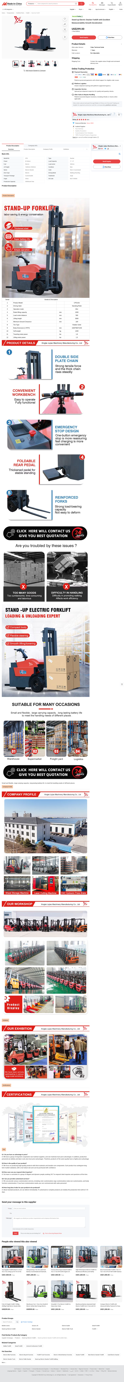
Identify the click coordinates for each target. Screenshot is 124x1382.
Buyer (80, 9)
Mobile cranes (6, 1325)
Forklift (27, 13)
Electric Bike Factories (9, 1355)
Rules (121, 9)
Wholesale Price (64, 1369)
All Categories (8, 9)
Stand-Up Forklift (35, 13)
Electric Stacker (36, 1329)
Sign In (75, 137)
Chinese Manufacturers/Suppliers (40, 1369)
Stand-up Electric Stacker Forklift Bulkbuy (46, 1359)
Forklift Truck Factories (43, 1355)
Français (38, 1371)
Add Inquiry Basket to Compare (36, 71)
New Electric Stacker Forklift (96, 1355)
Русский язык (45, 1371)
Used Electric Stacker (113, 1355)
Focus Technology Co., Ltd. (50, 1375)
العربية (71, 1371)
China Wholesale (54, 1369)
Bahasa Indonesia (112, 1371)
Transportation (10, 13)
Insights (108, 1369)
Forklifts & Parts (20, 13)
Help (90, 9)
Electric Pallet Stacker (25, 1359)
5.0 (99, 148)
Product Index (93, 1369)
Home (3, 13)
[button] (83, 149)
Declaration (81, 1375)
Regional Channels (83, 1369)
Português (31, 1371)
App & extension (100, 9)
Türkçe (97, 1371)
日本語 (82, 1371)
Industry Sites (73, 1369)
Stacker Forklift (80, 1355)
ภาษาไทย (91, 1371)
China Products (26, 1369)
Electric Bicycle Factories (26, 1355)
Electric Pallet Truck (67, 1329)
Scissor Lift (35, 1325)
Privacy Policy (89, 1375)
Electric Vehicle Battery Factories (63, 1355)
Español (25, 1371)
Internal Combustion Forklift (34, 1346)
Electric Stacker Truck (9, 1359)
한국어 (76, 1371)
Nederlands (65, 1371)
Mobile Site (101, 1369)
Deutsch (59, 1371)
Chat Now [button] (111, 37)
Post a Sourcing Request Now (52, 1233)
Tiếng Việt (103, 1371)
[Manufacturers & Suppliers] (12, 4)
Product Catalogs (27, 1322)
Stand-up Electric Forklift (9, 1329)
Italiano (53, 1371)
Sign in (120, 5)
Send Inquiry (84, 37)
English (19, 1371)
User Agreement (72, 1375)
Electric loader (66, 1325)
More (3, 1362)
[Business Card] (119, 154)
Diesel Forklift (96, 1325)
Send (15, 1233)
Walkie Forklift (7, 1346)
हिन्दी (86, 1371)
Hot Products (17, 1369)
